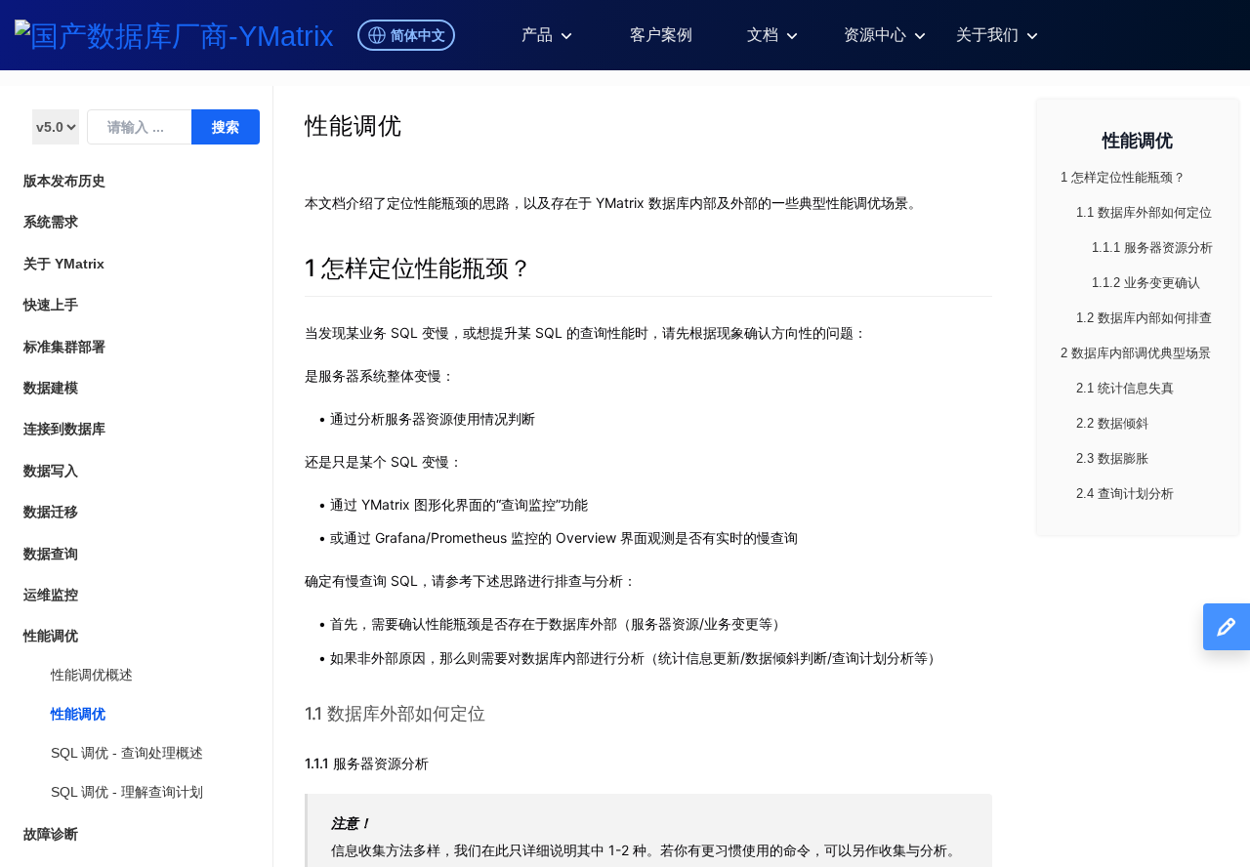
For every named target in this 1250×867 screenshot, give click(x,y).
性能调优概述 (92, 674)
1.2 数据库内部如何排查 (1144, 317)
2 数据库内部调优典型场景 (1136, 353)
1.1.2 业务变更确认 (1146, 282)
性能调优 (78, 714)
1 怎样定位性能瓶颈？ (418, 268)
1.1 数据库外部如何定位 (395, 713)
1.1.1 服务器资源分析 (367, 763)
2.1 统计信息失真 (1125, 388)
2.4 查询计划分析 (1125, 493)
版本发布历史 (64, 180)
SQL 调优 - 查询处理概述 (127, 753)
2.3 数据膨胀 (1112, 458)
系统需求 (50, 221)
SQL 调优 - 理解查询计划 (127, 792)
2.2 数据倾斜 (1112, 423)
